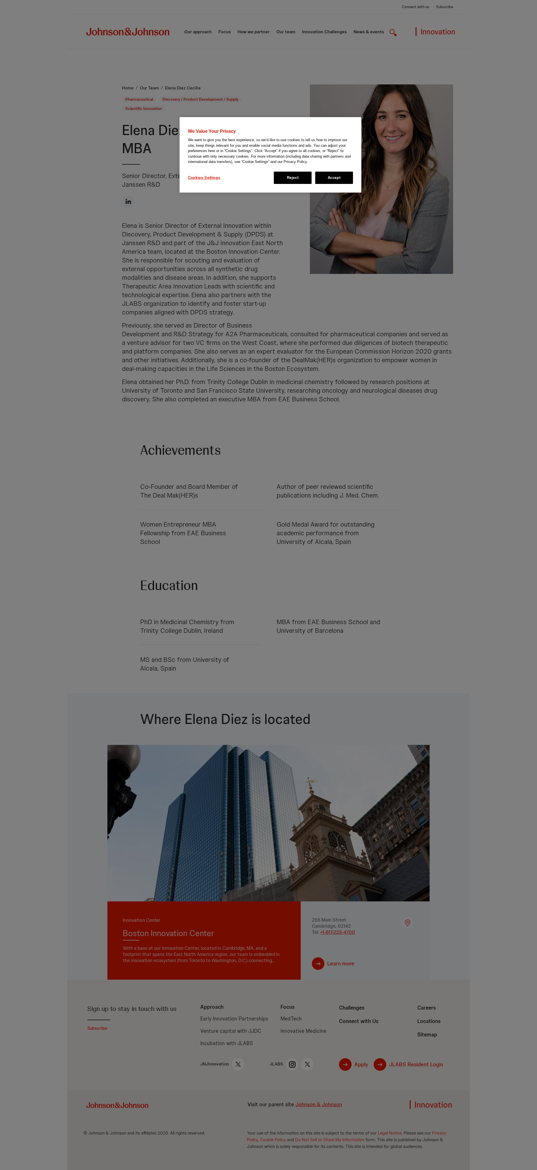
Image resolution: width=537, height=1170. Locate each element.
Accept (334, 178)
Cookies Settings (204, 178)
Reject (293, 178)
